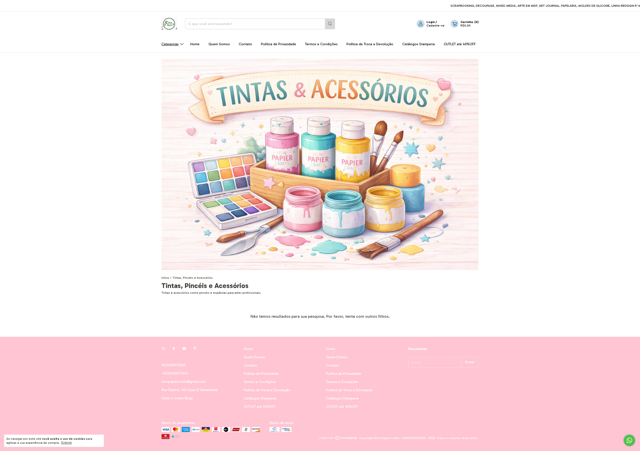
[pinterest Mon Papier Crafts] (194, 349)
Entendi (66, 442)
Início (165, 278)
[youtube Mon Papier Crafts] (184, 349)
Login (430, 22)
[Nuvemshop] (338, 439)
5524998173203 (174, 365)
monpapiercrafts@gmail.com (184, 382)
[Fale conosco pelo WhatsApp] (629, 440)
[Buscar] (330, 23)
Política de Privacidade (278, 44)
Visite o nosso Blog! (177, 398)
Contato (245, 44)
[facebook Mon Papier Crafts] (174, 349)
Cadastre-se (435, 25)
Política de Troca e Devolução (369, 44)
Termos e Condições (321, 44)
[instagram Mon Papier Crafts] (163, 349)
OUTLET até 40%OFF (460, 44)
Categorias (170, 44)
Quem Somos (219, 44)
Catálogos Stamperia (418, 44)
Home (195, 44)
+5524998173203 (175, 373)
